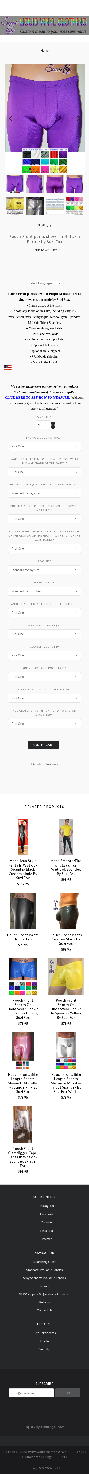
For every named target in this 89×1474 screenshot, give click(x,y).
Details (36, 764)
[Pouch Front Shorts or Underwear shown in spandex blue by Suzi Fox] (23, 976)
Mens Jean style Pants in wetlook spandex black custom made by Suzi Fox (23, 869)
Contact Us (44, 1310)
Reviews (52, 764)
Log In (44, 1341)
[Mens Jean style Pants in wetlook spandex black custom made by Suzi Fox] (23, 837)
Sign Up (44, 1349)
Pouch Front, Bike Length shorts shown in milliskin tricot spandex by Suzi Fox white (66, 1083)
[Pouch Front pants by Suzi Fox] (23, 911)
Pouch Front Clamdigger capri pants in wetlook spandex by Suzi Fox (23, 1157)
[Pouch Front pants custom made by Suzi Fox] (66, 911)
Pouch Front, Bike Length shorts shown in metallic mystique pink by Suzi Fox (23, 1083)
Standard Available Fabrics (44, 1270)
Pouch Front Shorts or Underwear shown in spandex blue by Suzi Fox (22, 1009)
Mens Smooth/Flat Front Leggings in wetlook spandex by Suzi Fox (66, 867)
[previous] (11, 118)
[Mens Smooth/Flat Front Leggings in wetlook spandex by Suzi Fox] (66, 837)
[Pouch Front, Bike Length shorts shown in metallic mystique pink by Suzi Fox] (23, 1050)
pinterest (46, 1230)
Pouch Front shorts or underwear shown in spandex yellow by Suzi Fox (66, 1009)
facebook (46, 1214)
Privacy (44, 1286)
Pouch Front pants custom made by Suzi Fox (66, 939)
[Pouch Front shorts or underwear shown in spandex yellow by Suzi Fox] (66, 976)
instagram (46, 1206)
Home (45, 50)
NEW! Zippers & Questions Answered (44, 1294)
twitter (46, 1239)
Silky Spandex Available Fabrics (44, 1278)
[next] (78, 118)
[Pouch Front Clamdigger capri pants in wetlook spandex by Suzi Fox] (23, 1124)
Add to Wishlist (45, 250)
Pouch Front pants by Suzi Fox (23, 937)
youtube (46, 1222)
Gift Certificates (44, 1333)
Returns (44, 1302)
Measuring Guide (44, 1262)
